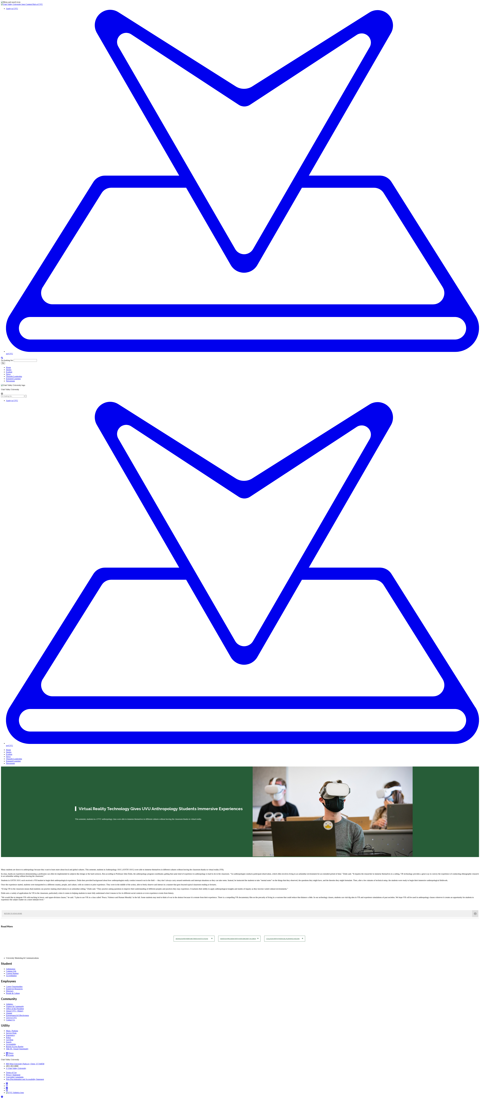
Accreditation (11, 976)
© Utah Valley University (16, 1068)
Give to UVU (11, 1018)
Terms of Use (11, 1072)
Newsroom (10, 381)
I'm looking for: (7, 360)
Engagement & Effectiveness (17, 1015)
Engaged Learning (13, 379)
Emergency (10, 1035)
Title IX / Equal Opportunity (17, 1049)
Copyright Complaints (15, 1077)
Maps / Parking (12, 1031)
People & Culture (13, 993)
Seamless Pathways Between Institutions (192, 939)
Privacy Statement (13, 1075)
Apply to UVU (12, 9)
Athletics (9, 1004)
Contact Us (10, 1020)
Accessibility (11, 1044)
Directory (10, 991)
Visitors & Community (15, 1006)
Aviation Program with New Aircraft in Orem (238, 939)
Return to (13, 913)
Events (11, 1055)
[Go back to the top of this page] (2, 1097)
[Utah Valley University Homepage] (13, 4)
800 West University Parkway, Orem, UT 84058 (25, 1064)
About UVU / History (14, 1011)
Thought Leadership (14, 376)
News (8, 374)
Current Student (12, 973)
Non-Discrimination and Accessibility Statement (25, 1079)
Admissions (10, 969)
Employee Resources (14, 989)
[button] (240, 2)
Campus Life (11, 971)
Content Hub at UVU (34, 4)
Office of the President (15, 1009)
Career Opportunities (14, 986)
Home (8, 367)
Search (8, 1042)
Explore (9, 372)
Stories (8, 370)
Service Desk (11, 1033)
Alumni (9, 1013)
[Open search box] (2, 358)
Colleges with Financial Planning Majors (283, 939)
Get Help (9, 1040)
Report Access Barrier (14, 1046)
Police (8, 1037)
